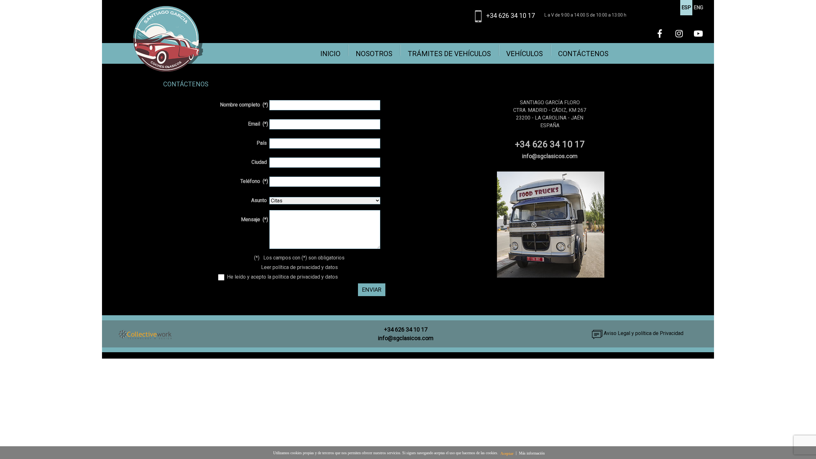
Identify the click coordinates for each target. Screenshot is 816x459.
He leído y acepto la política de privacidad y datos (281, 277)
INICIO (330, 54)
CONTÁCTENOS (583, 54)
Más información (532, 453)
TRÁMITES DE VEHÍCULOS (449, 54)
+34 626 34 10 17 (510, 15)
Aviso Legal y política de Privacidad (642, 333)
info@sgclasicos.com (550, 156)
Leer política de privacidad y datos (299, 267)
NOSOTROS (374, 54)
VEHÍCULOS (524, 54)
